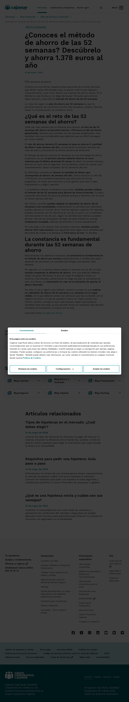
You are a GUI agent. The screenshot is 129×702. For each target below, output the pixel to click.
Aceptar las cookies (101, 369)
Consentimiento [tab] (27, 330)
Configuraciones (63, 369)
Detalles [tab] (64, 330)
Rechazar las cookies (27, 369)
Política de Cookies (32, 358)
